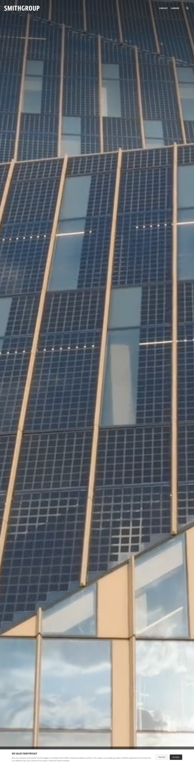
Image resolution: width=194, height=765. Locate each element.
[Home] (22, 8)
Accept (176, 757)
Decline (161, 757)
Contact (163, 8)
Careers (175, 8)
